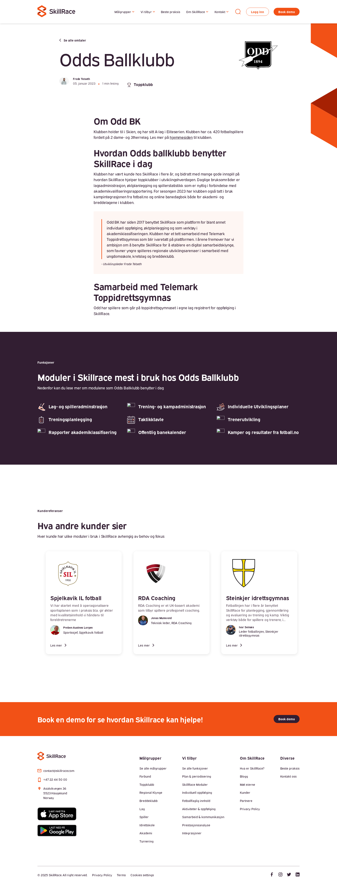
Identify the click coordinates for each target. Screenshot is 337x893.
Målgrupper (122, 12)
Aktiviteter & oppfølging (199, 809)
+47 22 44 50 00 (55, 779)
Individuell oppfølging (197, 792)
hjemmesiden (181, 137)
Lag (142, 809)
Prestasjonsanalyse (196, 825)
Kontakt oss (288, 776)
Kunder (245, 792)
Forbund (145, 776)
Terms (121, 875)
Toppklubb (146, 784)
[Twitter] (289, 875)
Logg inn (257, 12)
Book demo (286, 12)
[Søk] (238, 11)
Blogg (244, 776)
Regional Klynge (150, 792)
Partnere (246, 800)
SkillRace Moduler (195, 784)
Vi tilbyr (146, 12)
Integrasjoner (191, 833)
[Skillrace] (56, 11)
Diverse (287, 757)
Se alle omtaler (75, 40)
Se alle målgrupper (153, 768)
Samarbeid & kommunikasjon (203, 817)
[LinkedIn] (298, 875)
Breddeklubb (148, 800)
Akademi (145, 833)
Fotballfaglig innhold (196, 800)
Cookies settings (142, 875)
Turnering (146, 841)
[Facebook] (272, 875)
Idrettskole (147, 825)
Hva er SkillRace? (252, 768)
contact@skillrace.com (58, 770)
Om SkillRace (195, 12)
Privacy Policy (250, 809)
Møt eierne (247, 784)
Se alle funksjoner (195, 768)
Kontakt (220, 12)
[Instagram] (280, 875)
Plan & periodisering (196, 776)
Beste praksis (170, 12)
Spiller (144, 817)
